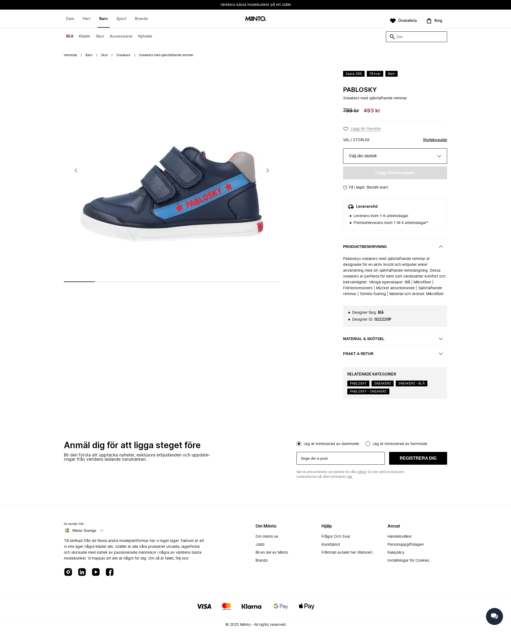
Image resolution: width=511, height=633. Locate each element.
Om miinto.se (267, 536)
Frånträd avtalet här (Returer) (347, 552)
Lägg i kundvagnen (395, 172)
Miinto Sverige (84, 530)
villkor (361, 471)
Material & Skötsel (364, 339)
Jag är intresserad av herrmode (399, 444)
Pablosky (360, 90)
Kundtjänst (331, 544)
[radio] (298, 443)
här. (350, 476)
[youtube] (96, 572)
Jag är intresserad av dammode (331, 444)
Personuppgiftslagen (406, 544)
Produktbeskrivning (365, 246)
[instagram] (68, 572)
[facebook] (109, 572)
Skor (100, 36)
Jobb (260, 544)
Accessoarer (121, 36)
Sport (121, 19)
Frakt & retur (358, 354)
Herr (87, 19)
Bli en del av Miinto (272, 552)
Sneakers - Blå (411, 383)
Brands (141, 19)
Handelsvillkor (400, 536)
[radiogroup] (371, 443)
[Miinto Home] (255, 19)
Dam (70, 19)
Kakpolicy (396, 552)
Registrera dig (418, 458)
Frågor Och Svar (336, 536)
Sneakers (123, 55)
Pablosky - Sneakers (368, 391)
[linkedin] (82, 572)
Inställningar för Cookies (408, 560)
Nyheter (145, 36)
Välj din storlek (363, 156)
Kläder (84, 36)
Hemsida (70, 55)
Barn (103, 19)
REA (69, 36)
